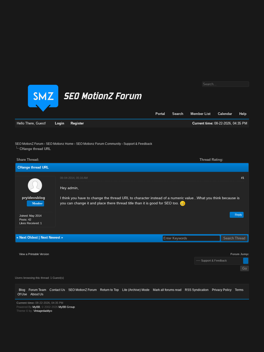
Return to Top (109, 290)
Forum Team (37, 290)
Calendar (225, 114)
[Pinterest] (63, 160)
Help (242, 114)
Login (59, 123)
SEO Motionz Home (59, 144)
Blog (22, 290)
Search (177, 114)
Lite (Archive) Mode (136, 290)
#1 (242, 177)
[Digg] (51, 160)
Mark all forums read (167, 290)
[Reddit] (58, 160)
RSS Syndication (197, 290)
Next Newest (50, 237)
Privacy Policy (222, 290)
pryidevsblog (33, 198)
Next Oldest (28, 237)
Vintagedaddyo (43, 310)
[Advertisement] (132, 38)
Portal (160, 114)
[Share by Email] (67, 160)
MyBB (36, 306)
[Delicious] (54, 160)
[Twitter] (47, 160)
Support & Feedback (137, 144)
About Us (36, 294)
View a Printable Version (34, 254)
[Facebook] (44, 160)
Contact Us (57, 290)
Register (77, 123)
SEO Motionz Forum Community (98, 144)
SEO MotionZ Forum (29, 144)
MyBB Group (67, 306)
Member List (200, 114)
